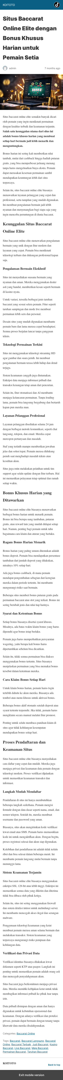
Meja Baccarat (40, 1048)
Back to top (54, 1065)
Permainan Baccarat (14, 1051)
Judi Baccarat (40, 1044)
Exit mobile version (31, 1075)
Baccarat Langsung (33, 1040)
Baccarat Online (26, 1033)
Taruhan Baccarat (37, 1051)
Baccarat (15, 1040)
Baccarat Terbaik (21, 1044)
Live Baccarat (22, 1048)
